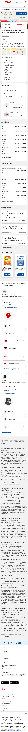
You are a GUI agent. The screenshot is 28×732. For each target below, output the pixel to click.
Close (25, 713)
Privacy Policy (11, 730)
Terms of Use (18, 730)
